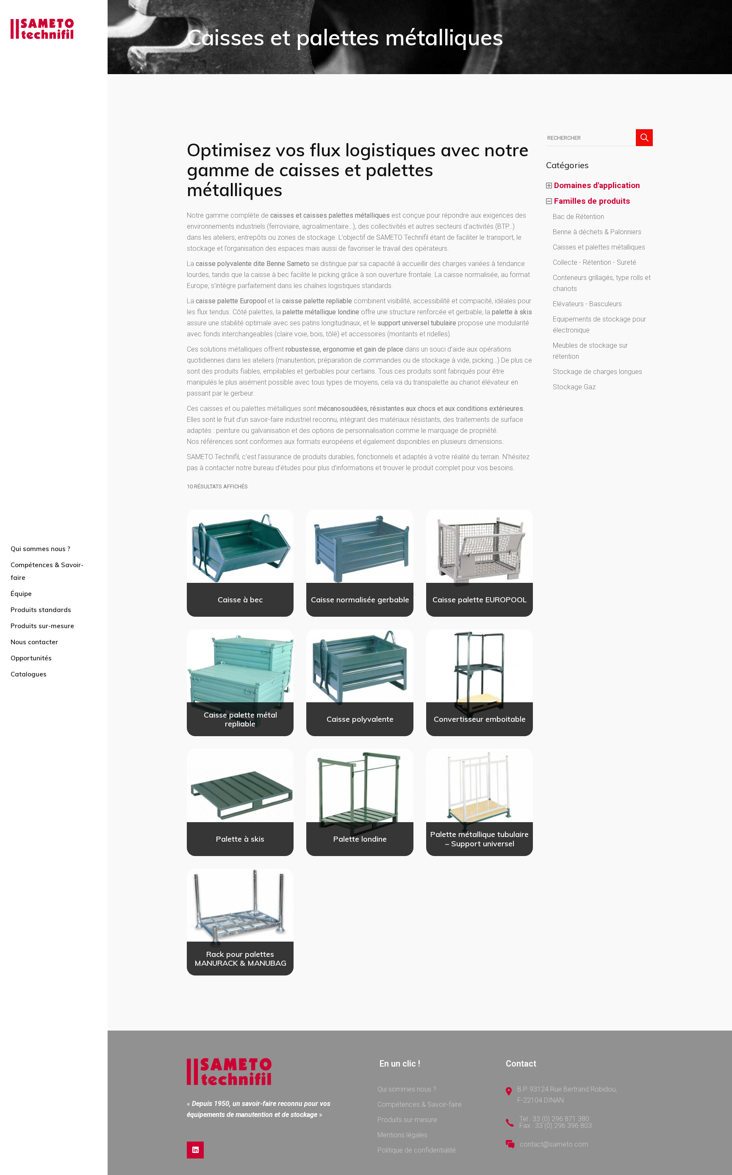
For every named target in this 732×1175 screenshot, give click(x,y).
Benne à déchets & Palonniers (597, 232)
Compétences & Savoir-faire (419, 1104)
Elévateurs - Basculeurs (587, 304)
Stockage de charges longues (597, 372)
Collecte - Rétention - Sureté (594, 262)
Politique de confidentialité (416, 1150)
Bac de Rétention (578, 217)
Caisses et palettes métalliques (599, 247)
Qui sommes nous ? (406, 1089)
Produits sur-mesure (407, 1120)
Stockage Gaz (574, 387)
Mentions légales (402, 1135)
